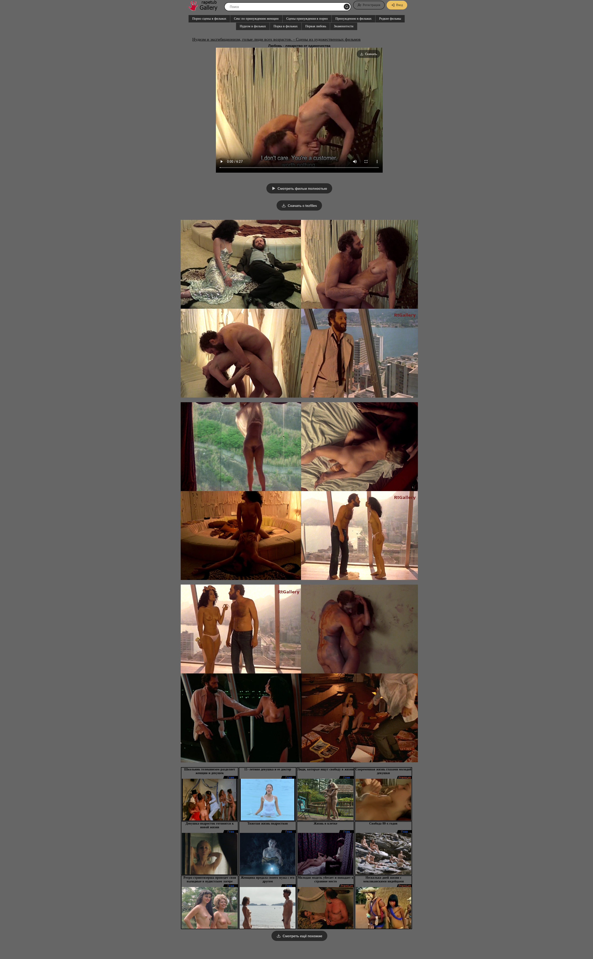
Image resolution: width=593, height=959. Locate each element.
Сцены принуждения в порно (307, 18)
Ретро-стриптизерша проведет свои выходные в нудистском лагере (209, 879)
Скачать (371, 54)
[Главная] (205, 9)
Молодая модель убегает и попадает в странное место (325, 879)
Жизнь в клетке (325, 823)
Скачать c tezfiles (302, 206)
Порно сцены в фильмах (209, 18)
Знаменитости (343, 26)
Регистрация (371, 5)
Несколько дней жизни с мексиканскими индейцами (383, 879)
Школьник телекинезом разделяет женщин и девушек (209, 771)
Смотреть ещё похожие (302, 936)
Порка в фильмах (286, 26)
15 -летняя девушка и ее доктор (267, 769)
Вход (399, 5)
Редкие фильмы (390, 18)
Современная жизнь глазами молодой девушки (383, 771)
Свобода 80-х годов (383, 823)
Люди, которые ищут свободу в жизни (325, 769)
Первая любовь (315, 26)
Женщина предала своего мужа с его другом (267, 879)
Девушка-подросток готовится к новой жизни (210, 825)
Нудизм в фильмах (253, 26)
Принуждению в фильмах (353, 18)
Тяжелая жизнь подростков (267, 823)
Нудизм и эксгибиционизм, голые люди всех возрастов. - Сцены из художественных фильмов (276, 39)
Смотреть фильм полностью (302, 188)
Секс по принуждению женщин (256, 18)
